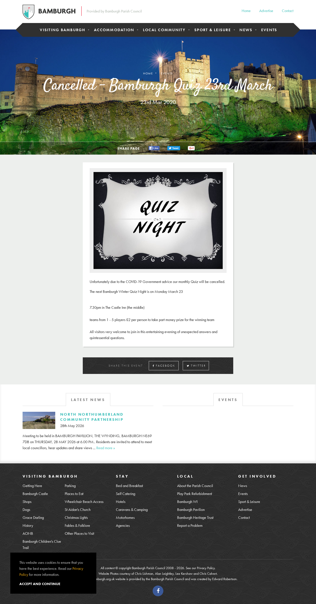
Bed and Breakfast (129, 485)
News (245, 29)
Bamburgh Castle (35, 493)
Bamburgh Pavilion (191, 509)
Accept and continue (39, 583)
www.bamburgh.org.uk (99, 579)
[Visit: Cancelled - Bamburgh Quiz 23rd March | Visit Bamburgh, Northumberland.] (154, 147)
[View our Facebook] (158, 591)
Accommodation (114, 29)
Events (269, 29)
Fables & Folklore (77, 525)
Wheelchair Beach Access (84, 501)
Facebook (165, 365)
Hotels (120, 501)
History (28, 525)
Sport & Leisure (212, 29)
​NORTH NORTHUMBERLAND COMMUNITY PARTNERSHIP (92, 417)
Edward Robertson (224, 579)
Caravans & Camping (132, 509)
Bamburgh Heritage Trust (195, 517)
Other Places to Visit (79, 533)
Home (246, 10)
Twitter (198, 365)
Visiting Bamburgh (62, 29)
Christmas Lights (76, 517)
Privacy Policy (206, 568)
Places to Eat (74, 493)
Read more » (105, 447)
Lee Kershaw (184, 573)
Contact (287, 10)
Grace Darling (33, 517)
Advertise (266, 10)
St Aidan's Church (78, 509)
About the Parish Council (195, 485)
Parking (70, 485)
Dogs (26, 509)
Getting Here (32, 485)
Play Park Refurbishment (194, 493)
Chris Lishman (144, 573)
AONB (28, 533)
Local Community (164, 29)
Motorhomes (125, 517)
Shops (27, 501)
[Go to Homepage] (49, 12)
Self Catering (125, 493)
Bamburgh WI (187, 501)
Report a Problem (189, 525)
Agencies (123, 525)
